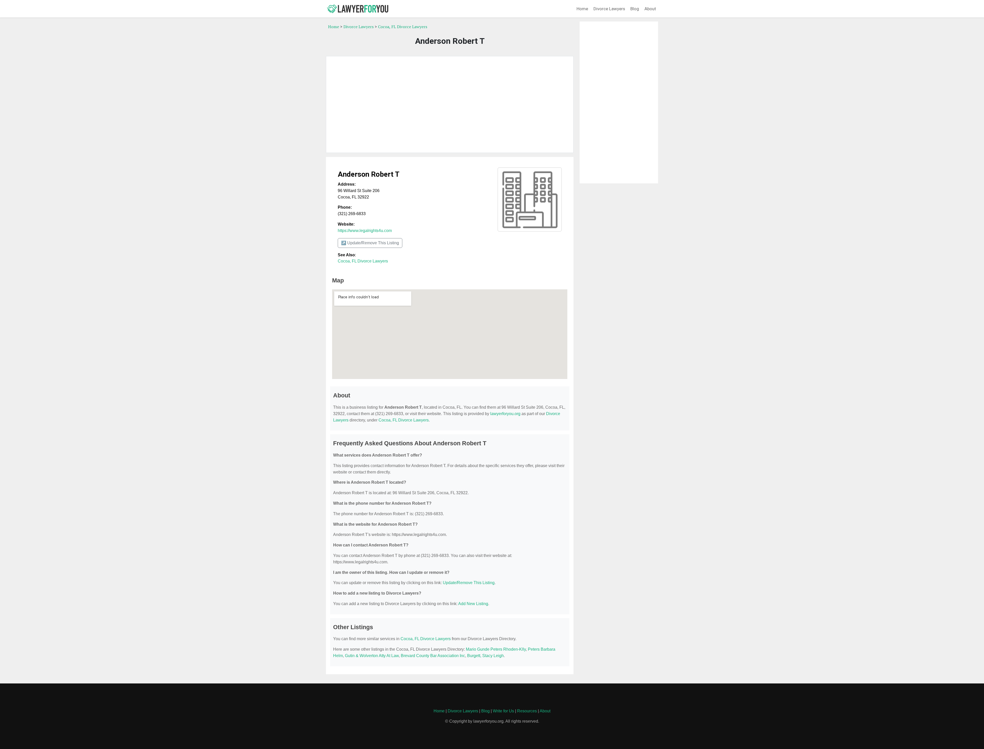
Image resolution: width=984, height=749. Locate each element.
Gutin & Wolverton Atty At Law (372, 655)
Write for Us (503, 711)
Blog (634, 8)
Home (582, 8)
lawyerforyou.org (505, 414)
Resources (527, 711)
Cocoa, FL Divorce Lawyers (402, 26)
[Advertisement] (449, 104)
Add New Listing (473, 604)
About (650, 8)
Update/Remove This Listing (469, 583)
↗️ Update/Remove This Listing (370, 243)
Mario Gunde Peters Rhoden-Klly (496, 649)
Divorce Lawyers (609, 8)
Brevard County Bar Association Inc (433, 655)
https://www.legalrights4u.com (365, 230)
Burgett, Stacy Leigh (485, 655)
